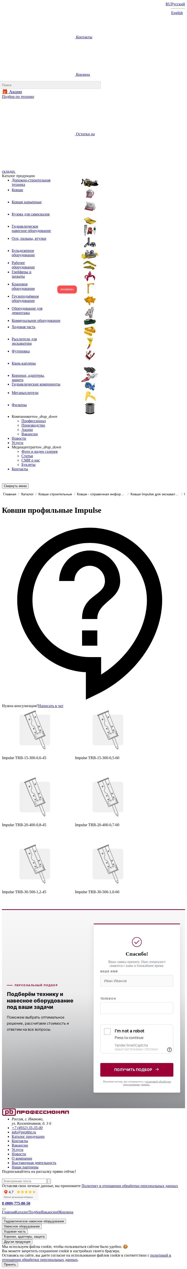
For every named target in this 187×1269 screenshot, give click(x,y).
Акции (27, 430)
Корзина (82, 74)
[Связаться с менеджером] (4, 1217)
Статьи (27, 456)
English (177, 13)
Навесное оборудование (22, 1226)
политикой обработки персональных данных (147, 1083)
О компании (22, 1158)
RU (168, 4)
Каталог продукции (28, 1136)
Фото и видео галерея (39, 451)
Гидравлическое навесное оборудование (34, 1221)
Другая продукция (17, 1241)
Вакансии (29, 434)
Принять (10, 1264)
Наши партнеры (25, 1167)
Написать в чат (50, 706)
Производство (33, 425)
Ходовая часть (15, 1231)
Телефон (108, 998)
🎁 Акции (12, 91)
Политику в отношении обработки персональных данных (130, 1186)
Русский (178, 4)
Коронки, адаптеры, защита (24, 1236)
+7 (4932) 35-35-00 (27, 1128)
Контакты (83, 37)
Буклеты (28, 465)
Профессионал (33, 421)
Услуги (17, 443)
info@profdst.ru (24, 1132)
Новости (19, 438)
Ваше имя (109, 971)
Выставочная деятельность (34, 1163)
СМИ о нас (30, 460)
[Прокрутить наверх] (4, 1209)
